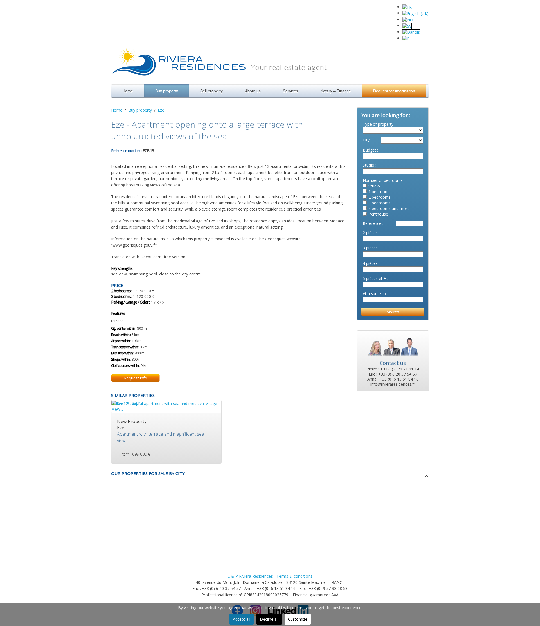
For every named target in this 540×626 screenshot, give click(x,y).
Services (290, 91)
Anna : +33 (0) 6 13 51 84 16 (392, 379)
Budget (369, 150)
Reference (372, 223)
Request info (135, 378)
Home (127, 91)
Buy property (166, 91)
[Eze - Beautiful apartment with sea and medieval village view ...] (166, 405)
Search (393, 312)
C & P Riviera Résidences (250, 576)
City (366, 140)
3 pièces (370, 247)
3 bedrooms (379, 202)
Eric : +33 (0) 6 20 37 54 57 (393, 374)
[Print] (160, 150)
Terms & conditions (294, 576)
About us (253, 91)
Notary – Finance (335, 91)
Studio (368, 165)
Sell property (211, 91)
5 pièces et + (374, 278)
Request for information (394, 91)
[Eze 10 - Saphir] (127, 403)
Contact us (393, 362)
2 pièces (370, 232)
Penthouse (378, 214)
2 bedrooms (379, 197)
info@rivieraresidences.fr (392, 384)
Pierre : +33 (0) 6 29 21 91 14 (392, 369)
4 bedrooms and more (389, 208)
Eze (161, 110)
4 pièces (370, 263)
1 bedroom (378, 191)
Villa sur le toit (375, 293)
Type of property (378, 124)
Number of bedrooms (383, 180)
